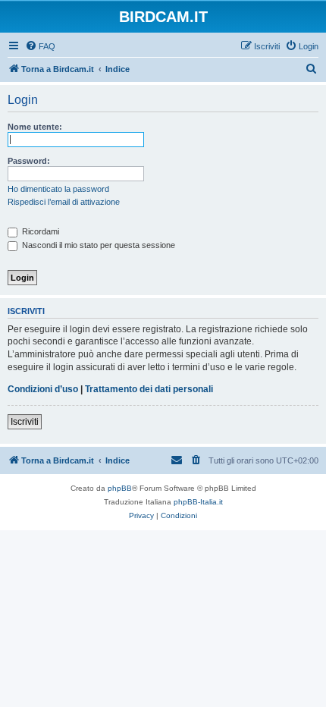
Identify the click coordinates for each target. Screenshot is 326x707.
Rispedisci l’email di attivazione (64, 201)
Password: (29, 160)
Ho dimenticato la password (58, 188)
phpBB (120, 488)
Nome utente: (35, 126)
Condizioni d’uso (43, 389)
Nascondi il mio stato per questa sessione (97, 245)
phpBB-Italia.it (198, 502)
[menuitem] (40, 46)
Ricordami (39, 231)
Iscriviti (25, 421)
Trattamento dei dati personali (149, 389)
